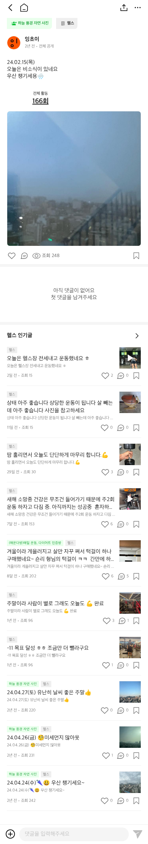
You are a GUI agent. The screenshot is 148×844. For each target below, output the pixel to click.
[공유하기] (123, 7)
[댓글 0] (24, 256)
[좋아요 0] (12, 256)
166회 (40, 101)
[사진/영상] (10, 834)
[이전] (10, 7)
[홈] (24, 7)
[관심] (136, 256)
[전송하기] (137, 834)
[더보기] (137, 7)
